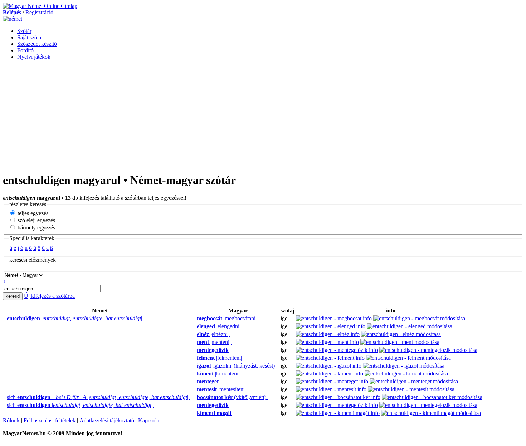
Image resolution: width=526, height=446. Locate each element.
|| (75, 318)
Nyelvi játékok (33, 57)
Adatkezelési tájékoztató (107, 420)
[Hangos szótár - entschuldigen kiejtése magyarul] (194, 318)
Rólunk (11, 420)
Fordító (25, 50)
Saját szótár (30, 37)
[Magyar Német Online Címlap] (40, 6)
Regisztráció (39, 12)
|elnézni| (213, 334)
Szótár (24, 31)
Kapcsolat (149, 420)
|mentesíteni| (222, 389)
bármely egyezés (35, 227)
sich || (98, 397)
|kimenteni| (219, 373)
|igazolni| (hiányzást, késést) (236, 366)
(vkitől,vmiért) (232, 397)
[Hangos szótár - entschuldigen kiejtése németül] (4, 318)
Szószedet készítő (37, 44)
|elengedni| (219, 326)
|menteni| (214, 342)
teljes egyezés (32, 213)
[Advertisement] (263, 116)
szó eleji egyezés (35, 220)
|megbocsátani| (227, 318)
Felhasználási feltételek (50, 420)
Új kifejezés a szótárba (49, 296)
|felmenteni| (220, 358)
